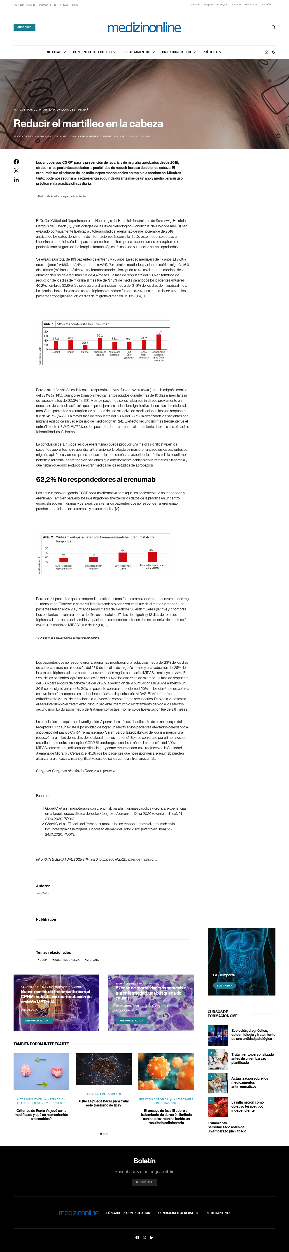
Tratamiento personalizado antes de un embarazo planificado (252, 1058)
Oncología (29, 1009)
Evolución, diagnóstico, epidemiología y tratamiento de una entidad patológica (253, 1034)
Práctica (210, 51)
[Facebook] (137, 1237)
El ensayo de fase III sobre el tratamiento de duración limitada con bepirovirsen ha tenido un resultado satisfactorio (166, 1117)
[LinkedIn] (152, 1237)
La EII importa (224, 975)
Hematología (158, 1006)
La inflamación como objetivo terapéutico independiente (247, 1106)
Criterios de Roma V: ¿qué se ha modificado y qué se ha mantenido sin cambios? (41, 1115)
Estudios (54, 136)
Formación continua (131, 1006)
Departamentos (137, 51)
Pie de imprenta (218, 1212)
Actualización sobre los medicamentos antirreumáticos (249, 1082)
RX (124, 136)
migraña (92, 960)
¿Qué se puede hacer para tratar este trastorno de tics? (104, 1103)
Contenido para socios (92, 51)
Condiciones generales (178, 1212)
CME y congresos (176, 51)
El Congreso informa (30, 136)
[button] (273, 52)
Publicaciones (24, 5)
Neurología (112, 136)
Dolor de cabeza (66, 960)
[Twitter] (144, 1237)
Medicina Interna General (82, 136)
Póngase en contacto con (58, 5)
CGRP (43, 960)
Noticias (54, 51)
